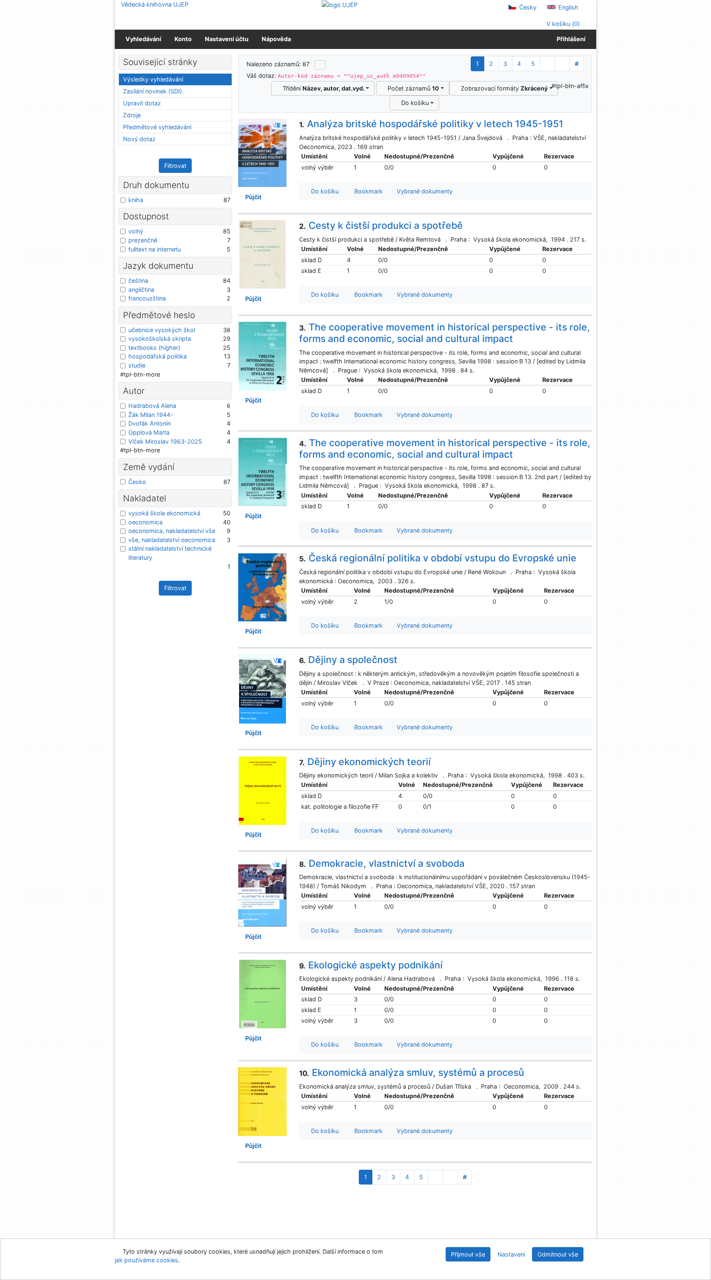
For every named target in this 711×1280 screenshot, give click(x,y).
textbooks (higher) (154, 347)
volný (135, 231)
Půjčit (252, 196)
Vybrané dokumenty (424, 191)
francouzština (147, 298)
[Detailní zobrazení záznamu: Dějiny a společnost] (262, 688)
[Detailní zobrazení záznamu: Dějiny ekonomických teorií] (262, 790)
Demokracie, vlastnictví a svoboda (382, 863)
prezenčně (142, 240)
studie (136, 365)
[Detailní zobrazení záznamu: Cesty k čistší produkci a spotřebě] (262, 254)
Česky (527, 7)
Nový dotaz (139, 138)
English (568, 7)
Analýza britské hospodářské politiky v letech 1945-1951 (431, 124)
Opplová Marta (149, 432)
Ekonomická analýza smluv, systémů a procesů (411, 1072)
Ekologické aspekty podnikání (371, 965)
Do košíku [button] (323, 191)
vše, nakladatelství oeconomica (171, 539)
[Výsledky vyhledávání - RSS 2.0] (319, 64)
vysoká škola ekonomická (164, 513)
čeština (138, 280)
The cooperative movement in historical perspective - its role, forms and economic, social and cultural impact (444, 332)
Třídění (322, 88)
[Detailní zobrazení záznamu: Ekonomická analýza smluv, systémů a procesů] (262, 1100)
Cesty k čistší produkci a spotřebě (381, 225)
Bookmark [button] (367, 191)
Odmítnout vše (557, 1254)
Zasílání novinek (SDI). (153, 91)
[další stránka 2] (547, 63)
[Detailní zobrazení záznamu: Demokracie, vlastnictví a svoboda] (262, 891)
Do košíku (413, 102)
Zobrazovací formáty (503, 88)
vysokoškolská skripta (159, 338)
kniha (135, 199)
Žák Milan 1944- (150, 414)
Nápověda (276, 38)
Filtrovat (175, 165)
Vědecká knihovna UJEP (154, 4)
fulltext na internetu (154, 249)
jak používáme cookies (146, 1260)
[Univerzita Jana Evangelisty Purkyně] (340, 4)
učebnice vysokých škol (161, 329)
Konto (183, 38)
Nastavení (511, 1254)
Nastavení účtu (227, 38)
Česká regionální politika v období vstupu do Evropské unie (437, 558)
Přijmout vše (468, 1254)
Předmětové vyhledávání (157, 126)
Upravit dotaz (142, 103)
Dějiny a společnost (348, 660)
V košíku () (562, 23)
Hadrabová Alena (152, 405)
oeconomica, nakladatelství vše (171, 530)
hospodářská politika (157, 356)
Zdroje (132, 115)
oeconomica (145, 522)
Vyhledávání (143, 38)
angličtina (141, 289)
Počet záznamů (411, 88)
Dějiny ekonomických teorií (365, 762)
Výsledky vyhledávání (153, 79)
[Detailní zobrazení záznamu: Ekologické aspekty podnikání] (262, 993)
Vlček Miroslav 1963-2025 (165, 441)
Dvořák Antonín (149, 423)
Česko (137, 481)
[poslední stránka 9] (562, 63)
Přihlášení (570, 38)
